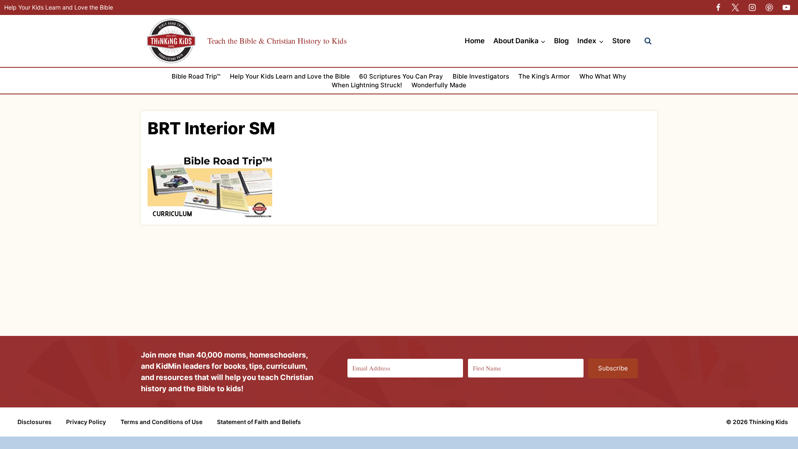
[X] (735, 7)
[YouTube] (786, 7)
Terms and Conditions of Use (161, 421)
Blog (561, 41)
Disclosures (34, 421)
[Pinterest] (769, 7)
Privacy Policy (86, 421)
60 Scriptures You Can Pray (401, 76)
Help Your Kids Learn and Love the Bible (58, 7)
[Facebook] (718, 7)
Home (475, 41)
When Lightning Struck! (367, 85)
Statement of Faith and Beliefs (259, 421)
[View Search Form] (648, 41)
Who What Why (602, 76)
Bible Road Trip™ (196, 76)
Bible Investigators (481, 76)
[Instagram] (752, 7)
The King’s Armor (544, 76)
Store (621, 41)
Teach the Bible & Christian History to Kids (277, 40)
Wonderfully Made (438, 85)
